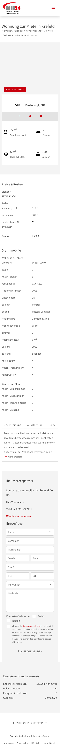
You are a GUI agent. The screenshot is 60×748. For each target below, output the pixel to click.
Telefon (16, 620)
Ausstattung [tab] (35, 425)
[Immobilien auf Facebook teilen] (19, 116)
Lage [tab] (53, 425)
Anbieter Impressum (20, 516)
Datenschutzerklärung (32, 626)
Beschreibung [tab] (12, 425)
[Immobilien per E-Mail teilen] (41, 116)
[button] (30, 532)
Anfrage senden (31, 651)
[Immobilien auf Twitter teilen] (30, 116)
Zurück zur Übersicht (31, 723)
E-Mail (41, 616)
